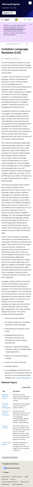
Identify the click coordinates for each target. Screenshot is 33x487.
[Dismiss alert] (30, 2)
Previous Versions (17, 477)
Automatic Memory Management (6, 405)
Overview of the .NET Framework (13, 44)
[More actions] (30, 43)
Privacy (12, 479)
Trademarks (5, 484)
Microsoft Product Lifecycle (13, 29)
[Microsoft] (16, 20)
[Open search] (24, 19)
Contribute (4, 479)
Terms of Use (24, 482)
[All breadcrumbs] (3, 43)
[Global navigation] (2, 19)
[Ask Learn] (26, 43)
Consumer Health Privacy (9, 482)
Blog (26, 477)
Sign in (29, 20)
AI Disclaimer (5, 477)
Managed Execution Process (5, 396)
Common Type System (23, 378)
